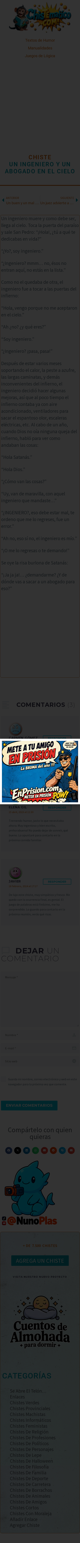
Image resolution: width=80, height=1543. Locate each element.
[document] (40, 771)
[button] (74, 744)
